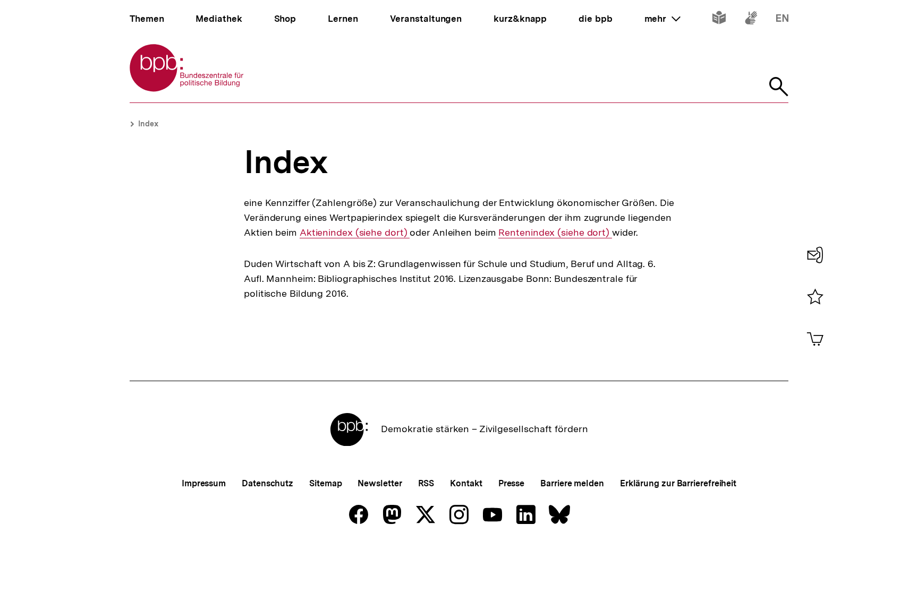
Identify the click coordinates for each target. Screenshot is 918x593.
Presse (511, 483)
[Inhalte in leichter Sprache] (719, 19)
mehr (662, 18)
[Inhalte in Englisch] (782, 19)
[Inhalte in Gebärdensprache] (751, 19)
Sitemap (325, 483)
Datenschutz (267, 483)
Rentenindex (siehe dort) (555, 232)
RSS (426, 483)
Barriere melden (572, 483)
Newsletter (380, 483)
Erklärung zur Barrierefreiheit (678, 483)
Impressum (204, 483)
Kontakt (466, 483)
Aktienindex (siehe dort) (355, 232)
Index (148, 123)
